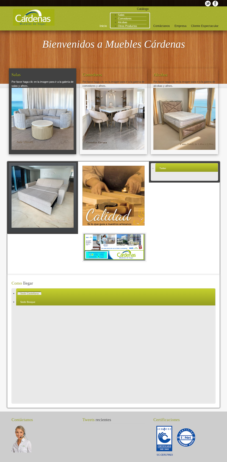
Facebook (215, 3)
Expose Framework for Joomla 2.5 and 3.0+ (33, 17)
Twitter (208, 3)
